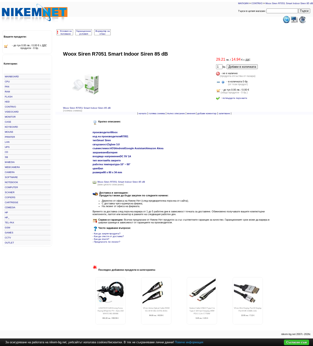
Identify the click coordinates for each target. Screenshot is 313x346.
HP (6, 212)
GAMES (9, 232)
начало (143, 113)
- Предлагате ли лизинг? (106, 242)
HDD (7, 101)
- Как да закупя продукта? (107, 233)
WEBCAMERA (12, 167)
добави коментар (207, 113)
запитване (224, 113)
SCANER (9, 192)
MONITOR (10, 117)
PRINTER (10, 137)
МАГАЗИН (243, 3)
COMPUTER (11, 187)
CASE (8, 122)
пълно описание (176, 113)
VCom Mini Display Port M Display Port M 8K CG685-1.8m (247, 311)
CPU (7, 81)
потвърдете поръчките (234, 98)
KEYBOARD (11, 127)
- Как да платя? (101, 239)
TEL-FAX (9, 222)
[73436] (218, 82)
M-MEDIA (10, 162)
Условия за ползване (66, 32)
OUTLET (9, 242)
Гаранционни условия (83, 32)
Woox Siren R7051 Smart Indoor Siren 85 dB (289, 3)
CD (6, 152)
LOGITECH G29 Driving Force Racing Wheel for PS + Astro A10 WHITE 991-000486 (111, 313)
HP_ (7, 217)
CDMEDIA (10, 207)
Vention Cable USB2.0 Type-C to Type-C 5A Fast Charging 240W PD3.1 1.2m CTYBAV (202, 313)
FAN (7, 86)
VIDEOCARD (12, 112)
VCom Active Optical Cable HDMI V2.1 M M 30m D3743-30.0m (156, 311)
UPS (7, 147)
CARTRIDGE (11, 202)
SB (6, 157)
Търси (304, 11)
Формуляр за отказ (102, 32)
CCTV (8, 237)
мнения (191, 113)
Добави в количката (242, 66)
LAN (7, 142)
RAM (7, 91)
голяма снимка (157, 113)
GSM (7, 227)
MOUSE (9, 132)
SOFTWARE (11, 177)
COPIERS (10, 197)
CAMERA (10, 172)
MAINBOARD (12, 76)
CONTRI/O (257, 3)
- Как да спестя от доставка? (108, 236)
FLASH (8, 96)
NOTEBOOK (11, 182)
